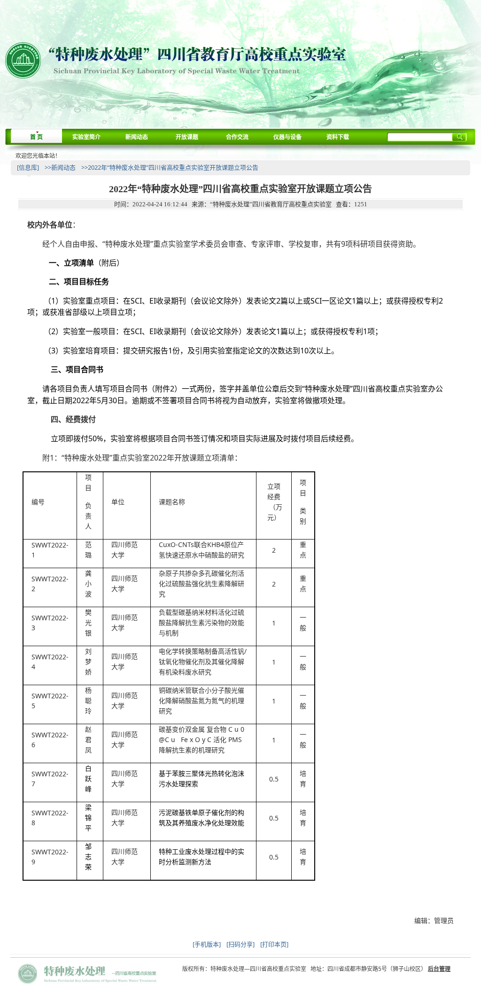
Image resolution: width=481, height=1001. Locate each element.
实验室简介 (86, 137)
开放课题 (187, 137)
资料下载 (337, 137)
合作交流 (237, 137)
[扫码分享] (240, 944)
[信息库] (28, 167)
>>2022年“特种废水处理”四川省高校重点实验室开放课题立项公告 (169, 167)
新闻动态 (136, 137)
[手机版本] (207, 944)
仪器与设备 (287, 137)
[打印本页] (274, 944)
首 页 (36, 137)
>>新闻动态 (60, 167)
